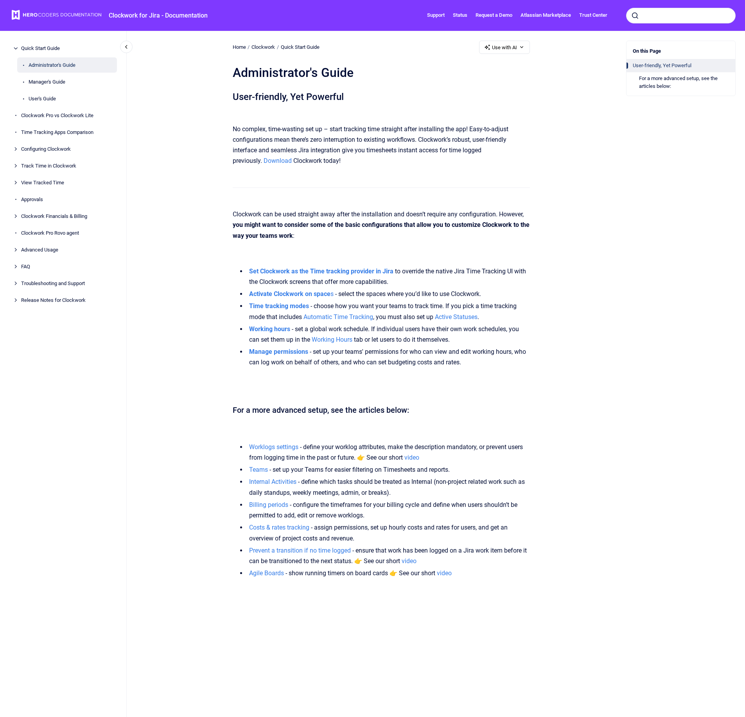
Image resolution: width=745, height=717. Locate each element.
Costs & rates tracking (279, 527)
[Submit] (635, 15)
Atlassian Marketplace (546, 15)
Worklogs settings (273, 447)
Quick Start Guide (40, 48)
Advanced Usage (39, 250)
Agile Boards (266, 573)
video (411, 457)
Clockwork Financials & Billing (54, 216)
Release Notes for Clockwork (53, 300)
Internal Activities (272, 481)
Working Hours (332, 339)
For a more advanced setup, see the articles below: (678, 82)
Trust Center (593, 15)
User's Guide (42, 99)
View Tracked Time (42, 182)
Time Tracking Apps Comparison (57, 132)
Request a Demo (494, 15)
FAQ (25, 266)
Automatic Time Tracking (337, 317)
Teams (258, 469)
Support (436, 15)
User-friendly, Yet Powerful (662, 65)
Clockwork (263, 47)
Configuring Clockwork (46, 149)
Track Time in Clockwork (48, 166)
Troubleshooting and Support (53, 283)
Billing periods (268, 504)
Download (278, 160)
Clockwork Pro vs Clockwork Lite (57, 115)
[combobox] (681, 15)
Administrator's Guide (52, 65)
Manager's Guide (47, 82)
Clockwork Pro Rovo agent (50, 233)
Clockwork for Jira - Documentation (158, 15)
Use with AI (504, 47)
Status (460, 15)
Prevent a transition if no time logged (300, 550)
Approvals (32, 199)
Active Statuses (455, 317)
